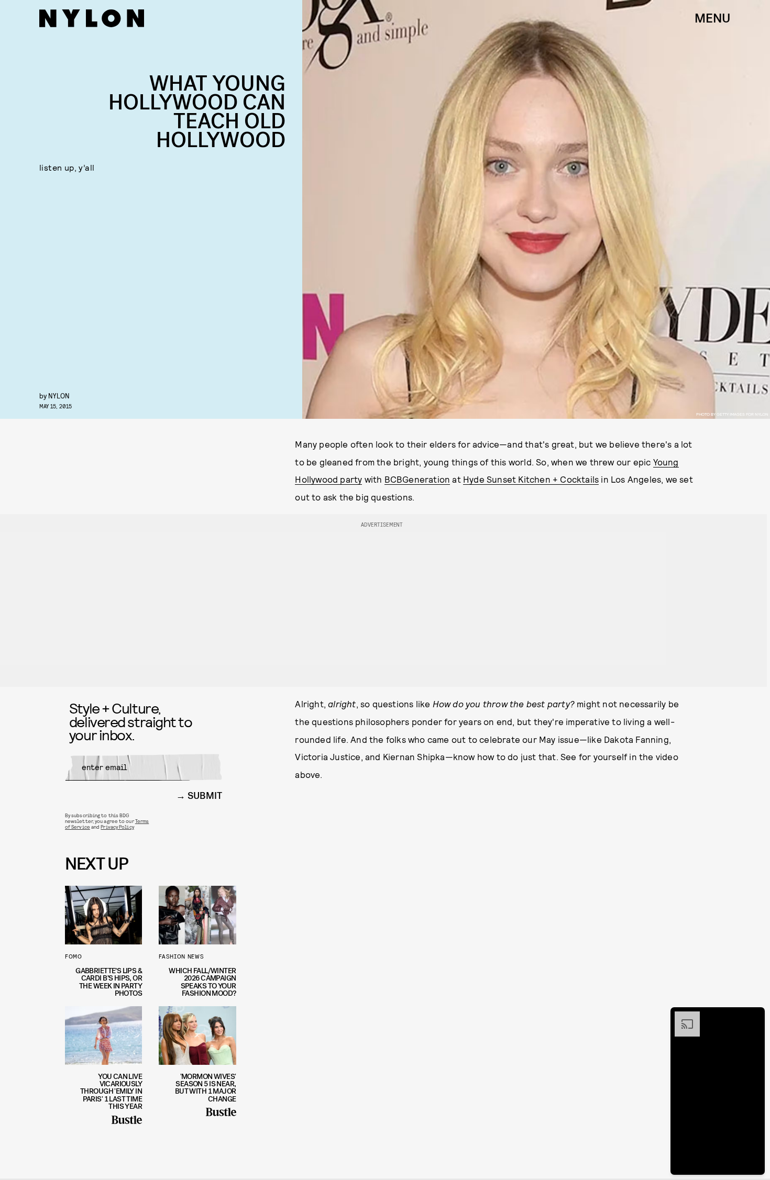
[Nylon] (91, 18)
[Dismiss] (753, 1016)
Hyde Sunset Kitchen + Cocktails (531, 479)
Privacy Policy (117, 826)
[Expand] (682, 1016)
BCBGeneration (417, 479)
